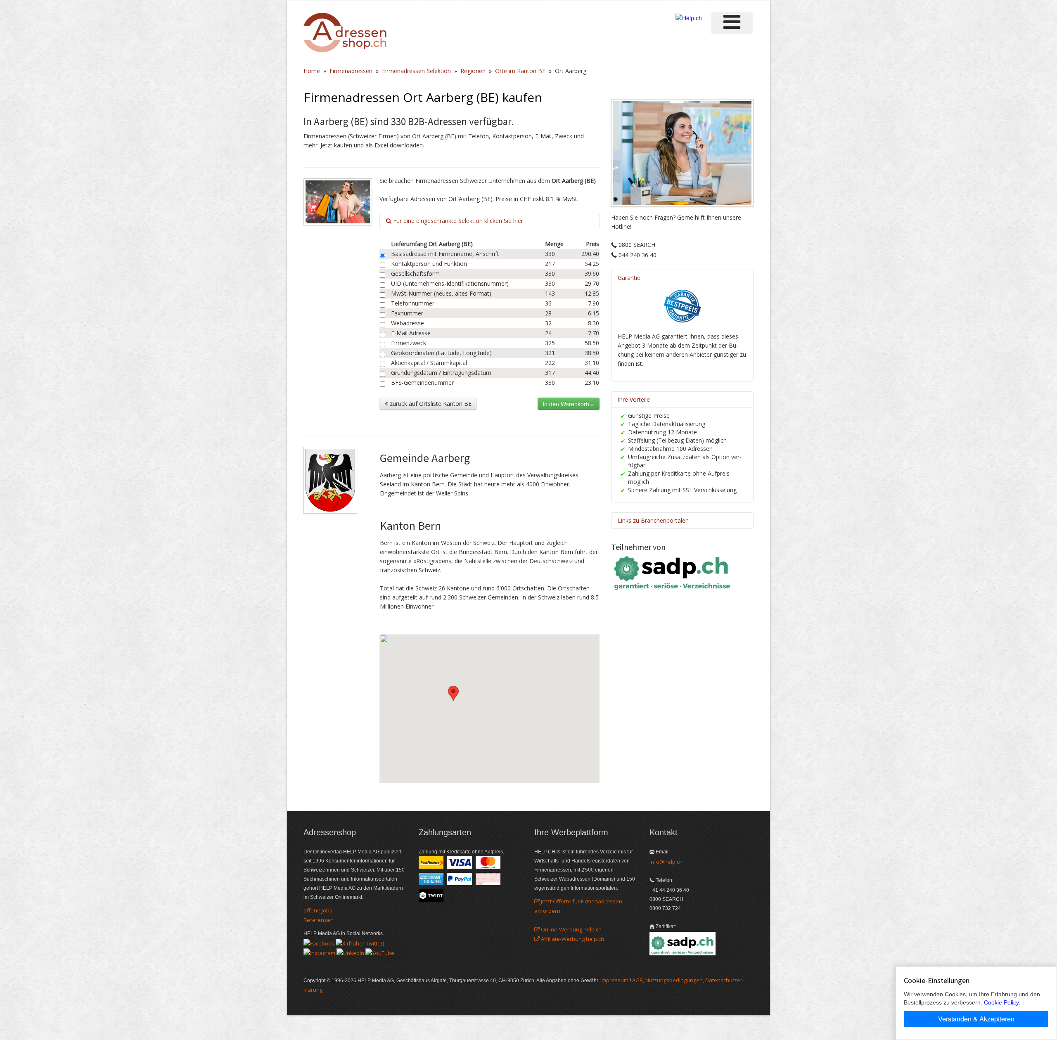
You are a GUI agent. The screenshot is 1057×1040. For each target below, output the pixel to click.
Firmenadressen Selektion (416, 71)
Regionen (473, 71)
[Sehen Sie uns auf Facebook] (318, 942)
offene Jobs (317, 910)
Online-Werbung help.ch (571, 929)
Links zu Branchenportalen (653, 520)
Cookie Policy (1001, 1002)
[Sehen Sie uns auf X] (360, 942)
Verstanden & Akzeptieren (976, 1018)
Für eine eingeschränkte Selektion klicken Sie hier (457, 221)
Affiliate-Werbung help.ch (572, 939)
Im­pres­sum (614, 980)
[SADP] (673, 572)
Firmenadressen (350, 71)
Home (311, 71)
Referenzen (318, 920)
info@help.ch (666, 861)
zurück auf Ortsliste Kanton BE (430, 403)
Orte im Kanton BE (520, 71)
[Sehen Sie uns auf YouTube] (379, 952)
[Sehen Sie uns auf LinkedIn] (350, 952)
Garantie (629, 278)
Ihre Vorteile (634, 399)
